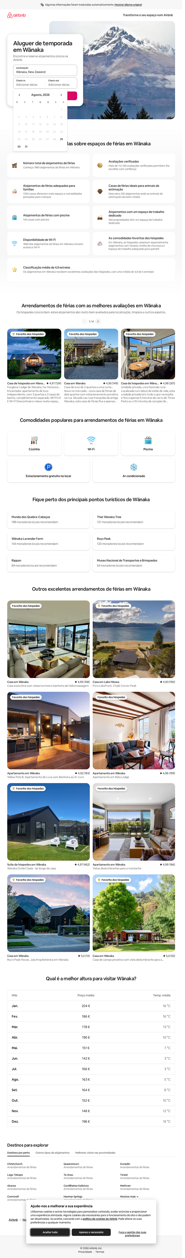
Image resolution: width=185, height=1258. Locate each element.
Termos (99, 1251)
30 (19, 146)
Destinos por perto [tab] (18, 1152)
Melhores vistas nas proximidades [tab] (95, 1152)
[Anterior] (84, 321)
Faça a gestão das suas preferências (132, 1234)
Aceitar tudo (49, 1232)
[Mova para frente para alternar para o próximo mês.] (61, 95)
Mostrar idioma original (128, 4)
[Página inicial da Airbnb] (16, 15)
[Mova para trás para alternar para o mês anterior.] (19, 95)
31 (26, 146)
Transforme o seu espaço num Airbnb (148, 15)
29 (61, 139)
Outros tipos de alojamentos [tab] (53, 1152)
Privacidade (85, 1251)
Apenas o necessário (91, 1232)
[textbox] (29, 84)
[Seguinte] (98, 321)
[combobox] (45, 72)
